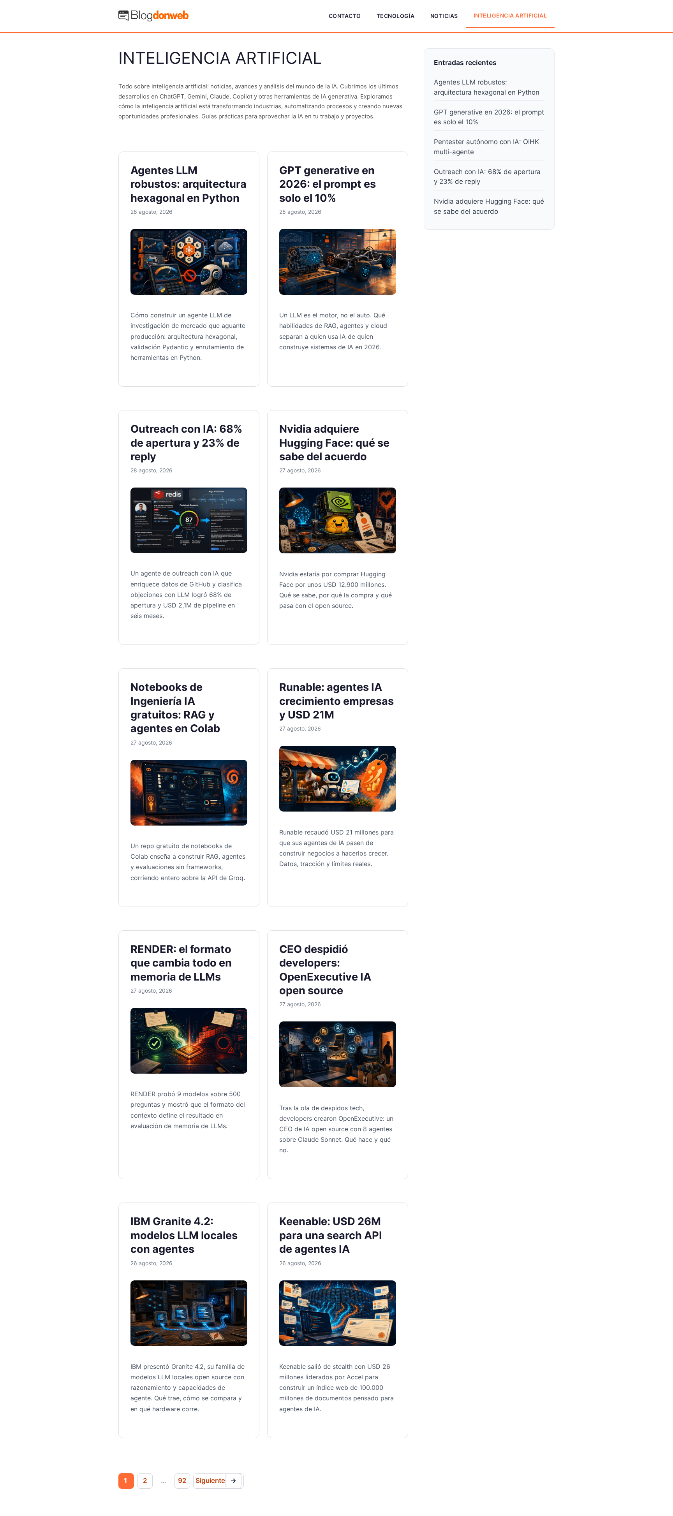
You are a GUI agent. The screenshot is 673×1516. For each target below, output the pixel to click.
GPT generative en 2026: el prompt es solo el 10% (327, 184)
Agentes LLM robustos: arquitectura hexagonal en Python (188, 184)
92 (182, 1480)
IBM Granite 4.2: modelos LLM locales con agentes (184, 1235)
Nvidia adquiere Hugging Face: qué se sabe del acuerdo (334, 443)
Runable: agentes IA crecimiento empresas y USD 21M (336, 701)
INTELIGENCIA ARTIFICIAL (510, 15)
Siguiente (216, 1480)
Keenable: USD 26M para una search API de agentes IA (330, 1235)
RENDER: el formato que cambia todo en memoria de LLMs (181, 963)
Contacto (345, 15)
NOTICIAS (444, 15)
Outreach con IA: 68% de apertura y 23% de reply (186, 443)
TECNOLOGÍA (396, 15)
